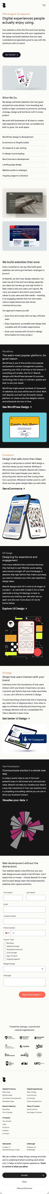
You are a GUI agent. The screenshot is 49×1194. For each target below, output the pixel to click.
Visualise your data (13, 800)
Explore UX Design (13, 608)
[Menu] (44, 5)
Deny (24, 1182)
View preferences (24, 1188)
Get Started (10, 55)
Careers (5, 1130)
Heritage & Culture (34, 1112)
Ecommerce (32, 1095)
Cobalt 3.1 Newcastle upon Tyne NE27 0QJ (11, 1149)
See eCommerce (12, 488)
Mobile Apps (7, 1095)
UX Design (31, 1098)
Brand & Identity (9, 1106)
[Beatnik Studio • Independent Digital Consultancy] (4, 5)
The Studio (6, 1121)
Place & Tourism (33, 1106)
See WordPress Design (15, 407)
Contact (5, 1133)
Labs (4, 1124)
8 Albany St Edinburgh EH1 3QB (31, 1149)
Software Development (11, 1098)
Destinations (32, 1109)
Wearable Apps (8, 1101)
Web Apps (6, 1092)
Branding (6, 1109)
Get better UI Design (14, 718)
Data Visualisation (34, 1101)
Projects (5, 1127)
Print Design (7, 1112)
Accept (24, 1175)
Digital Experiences (34, 1089)
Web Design (31, 1092)
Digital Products (9, 1089)
